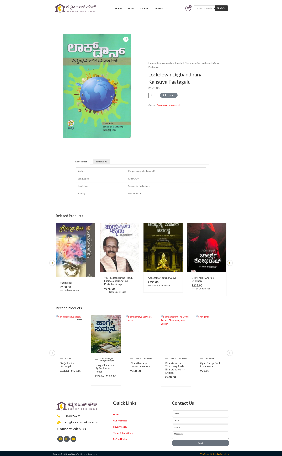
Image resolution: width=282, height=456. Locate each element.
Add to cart (169, 95)
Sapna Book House (117, 292)
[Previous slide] (52, 263)
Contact (144, 8)
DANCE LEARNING (143, 358)
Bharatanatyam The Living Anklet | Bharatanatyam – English (176, 367)
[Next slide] (230, 263)
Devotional (209, 358)
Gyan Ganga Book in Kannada (210, 364)
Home (118, 8)
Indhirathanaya (72, 290)
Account (159, 8)
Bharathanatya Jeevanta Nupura (140, 364)
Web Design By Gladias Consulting (214, 454)
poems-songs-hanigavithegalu (107, 359)
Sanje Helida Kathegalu (67, 364)
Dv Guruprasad (203, 289)
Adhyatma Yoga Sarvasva (162, 277)
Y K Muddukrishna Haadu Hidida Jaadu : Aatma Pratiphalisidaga (118, 281)
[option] (75, 260)
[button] (126, 39)
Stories (68, 358)
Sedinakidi (66, 282)
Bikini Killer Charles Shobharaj (203, 279)
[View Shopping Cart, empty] (188, 8)
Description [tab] (81, 161)
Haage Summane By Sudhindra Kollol (105, 368)
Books (131, 8)
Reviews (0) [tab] (101, 161)
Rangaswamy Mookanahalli (170, 63)
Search (221, 8)
